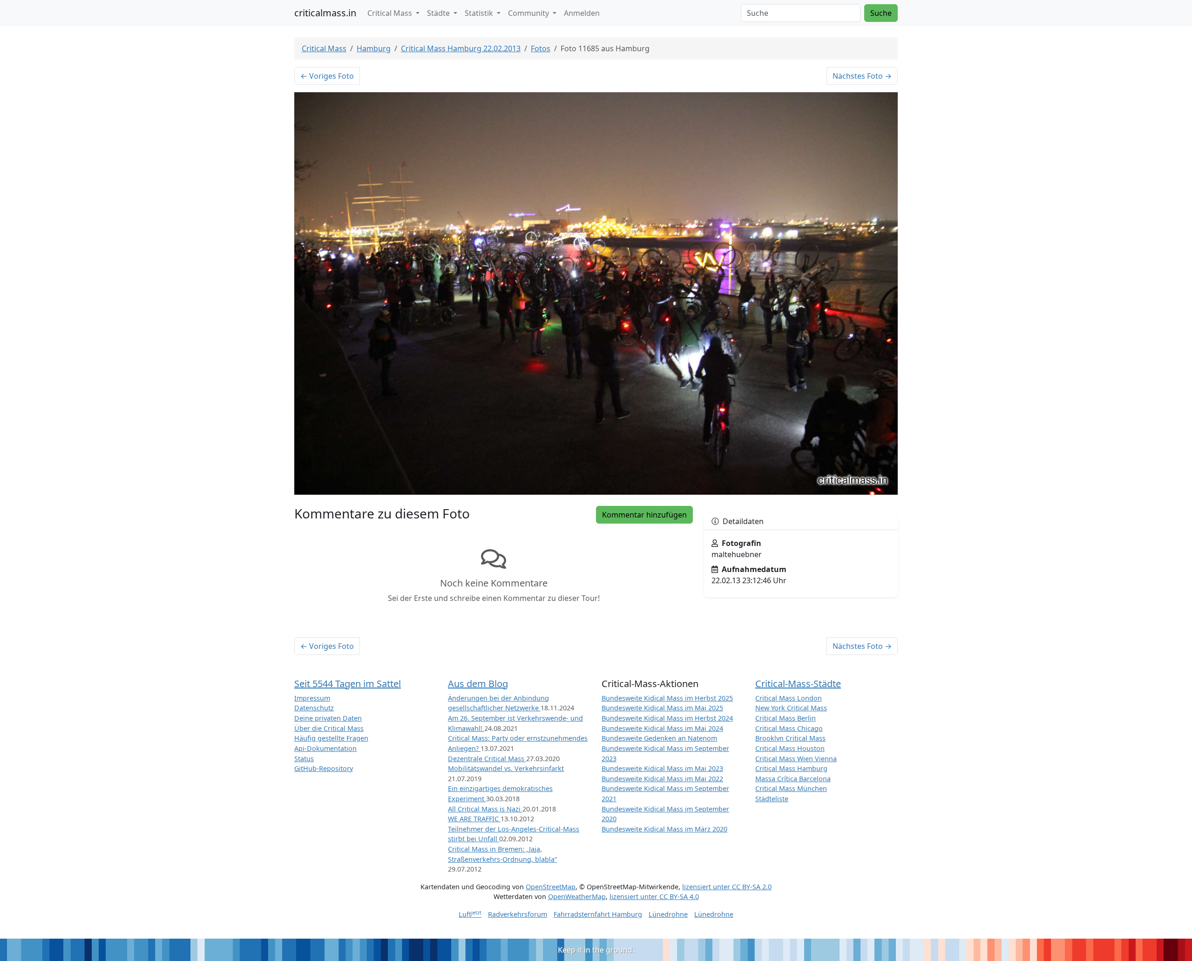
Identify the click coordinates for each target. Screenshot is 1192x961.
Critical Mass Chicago (789, 728)
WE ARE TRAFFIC (474, 818)
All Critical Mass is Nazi (485, 808)
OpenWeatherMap (577, 896)
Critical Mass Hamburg (791, 768)
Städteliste (771, 798)
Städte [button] (439, 13)
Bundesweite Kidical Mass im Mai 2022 (662, 778)
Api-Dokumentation (325, 748)
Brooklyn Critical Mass (790, 738)
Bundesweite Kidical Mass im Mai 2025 (662, 707)
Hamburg (374, 48)
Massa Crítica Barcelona (793, 778)
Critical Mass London (788, 698)
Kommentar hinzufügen (644, 515)
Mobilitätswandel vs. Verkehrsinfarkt (506, 768)
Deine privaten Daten (328, 718)
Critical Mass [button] (390, 13)
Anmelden (582, 13)
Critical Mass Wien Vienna (796, 758)
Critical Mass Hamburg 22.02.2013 (461, 48)
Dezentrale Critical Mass (487, 758)
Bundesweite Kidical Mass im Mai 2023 (662, 768)
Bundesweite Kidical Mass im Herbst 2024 (667, 718)
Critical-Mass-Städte (798, 683)
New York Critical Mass (791, 707)
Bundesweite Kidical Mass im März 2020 (664, 829)
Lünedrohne (668, 914)
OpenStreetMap (551, 886)
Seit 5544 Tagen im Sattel (347, 683)
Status (304, 758)
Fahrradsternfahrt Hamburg (598, 914)
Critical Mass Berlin (785, 718)
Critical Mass (324, 48)
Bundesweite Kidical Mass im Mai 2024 (662, 728)
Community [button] (529, 13)
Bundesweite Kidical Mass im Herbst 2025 (667, 698)
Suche (881, 13)
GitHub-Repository (323, 768)
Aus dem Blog (478, 683)
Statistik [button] (480, 13)
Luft (470, 914)
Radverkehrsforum (517, 914)
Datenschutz (314, 707)
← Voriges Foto (327, 76)
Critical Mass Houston (790, 748)
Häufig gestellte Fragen (331, 738)
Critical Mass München (791, 788)
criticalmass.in (325, 13)
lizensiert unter (727, 886)
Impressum (312, 698)
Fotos (540, 48)
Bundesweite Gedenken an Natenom (659, 738)
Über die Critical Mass (329, 728)
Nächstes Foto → (862, 76)
